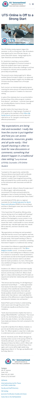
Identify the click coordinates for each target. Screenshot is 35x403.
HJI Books (4, 380)
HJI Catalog (4, 391)
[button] (30, 4)
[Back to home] (14, 4)
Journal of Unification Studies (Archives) (14, 394)
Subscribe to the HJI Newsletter (11, 397)
